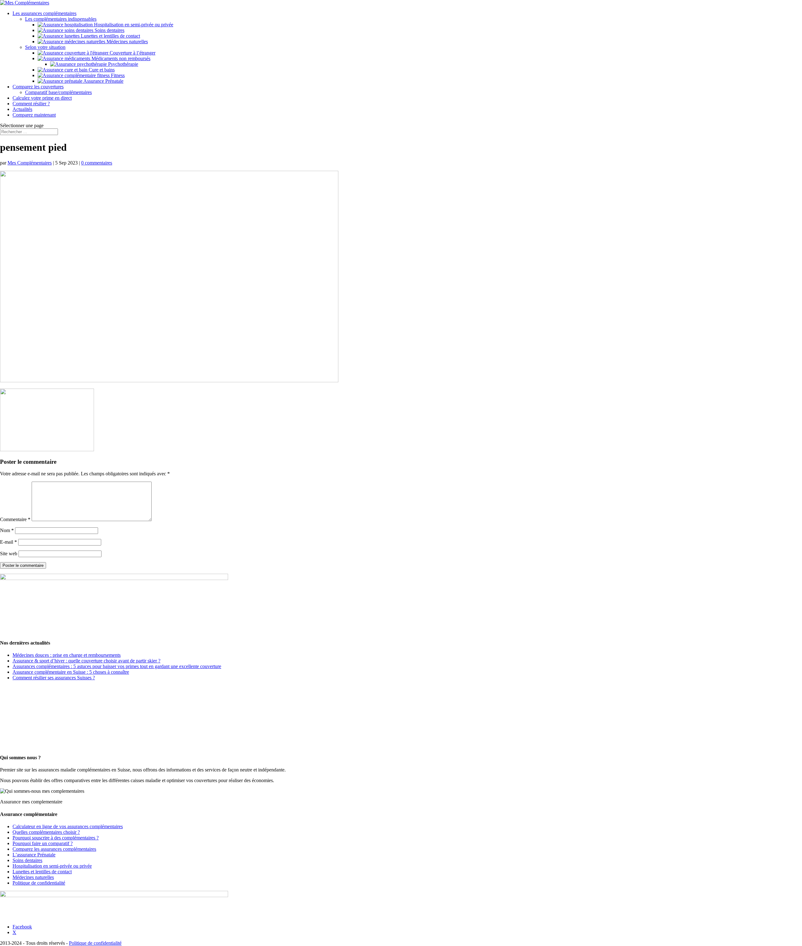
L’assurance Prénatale (34, 854)
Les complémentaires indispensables (60, 19)
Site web (8, 553)
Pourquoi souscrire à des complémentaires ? (56, 837)
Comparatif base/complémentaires (58, 92)
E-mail (8, 542)
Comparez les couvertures (38, 86)
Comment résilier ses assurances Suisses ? (54, 677)
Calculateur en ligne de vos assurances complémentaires (68, 826)
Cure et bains (101, 69)
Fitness (117, 75)
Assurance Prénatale (102, 81)
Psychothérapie (122, 64)
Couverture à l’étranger (131, 52)
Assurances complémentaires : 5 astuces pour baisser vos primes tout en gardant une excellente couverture (117, 666)
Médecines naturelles (126, 41)
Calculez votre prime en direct (42, 98)
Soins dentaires (108, 30)
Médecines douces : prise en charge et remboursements (67, 655)
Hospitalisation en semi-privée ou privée (133, 24)
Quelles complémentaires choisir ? (46, 832)
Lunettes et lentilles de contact (110, 36)
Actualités (22, 109)
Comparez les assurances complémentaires (54, 849)
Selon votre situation (45, 47)
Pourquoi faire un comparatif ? (43, 843)
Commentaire (15, 519)
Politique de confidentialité (39, 883)
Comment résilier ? (31, 103)
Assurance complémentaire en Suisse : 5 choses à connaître (71, 672)
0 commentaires (96, 162)
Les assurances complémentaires (44, 13)
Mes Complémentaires (30, 162)
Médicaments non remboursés (120, 58)
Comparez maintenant (34, 115)
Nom (7, 530)
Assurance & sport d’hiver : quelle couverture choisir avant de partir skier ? (86, 660)
